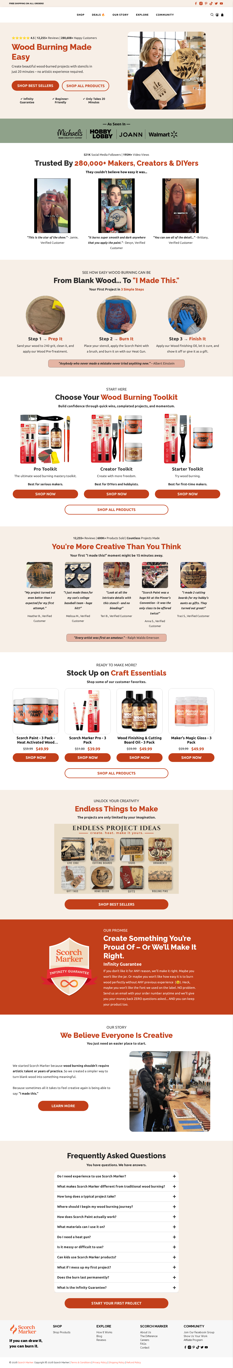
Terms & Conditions (81, 1362)
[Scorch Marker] (23, 15)
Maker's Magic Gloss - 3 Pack (191, 740)
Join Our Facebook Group (199, 1332)
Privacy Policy (100, 1362)
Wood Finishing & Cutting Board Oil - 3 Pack (139, 740)
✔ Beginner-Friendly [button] (60, 100)
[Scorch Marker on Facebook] (196, 3)
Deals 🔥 (98, 14)
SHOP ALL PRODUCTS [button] (85, 86)
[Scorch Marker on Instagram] (201, 3)
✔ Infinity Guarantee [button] (27, 100)
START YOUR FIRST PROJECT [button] (116, 1303)
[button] (116, 1176)
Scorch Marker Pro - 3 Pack (87, 740)
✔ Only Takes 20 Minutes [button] (94, 100)
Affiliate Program (193, 1340)
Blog (99, 1336)
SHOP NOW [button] (45, 494)
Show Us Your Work (195, 1336)
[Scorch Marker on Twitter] (216, 3)
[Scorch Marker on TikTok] (211, 3)
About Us (145, 1332)
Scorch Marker (25, 1362)
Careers (144, 1340)
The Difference (148, 1336)
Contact (144, 1347)
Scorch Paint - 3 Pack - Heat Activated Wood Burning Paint (36, 742)
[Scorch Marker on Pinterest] (206, 3)
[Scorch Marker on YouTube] (221, 3)
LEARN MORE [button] (63, 1106)
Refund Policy (133, 1362)
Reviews (101, 1340)
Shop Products (61, 1332)
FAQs (143, 1343)
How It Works (104, 1332)
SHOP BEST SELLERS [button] (35, 85)
